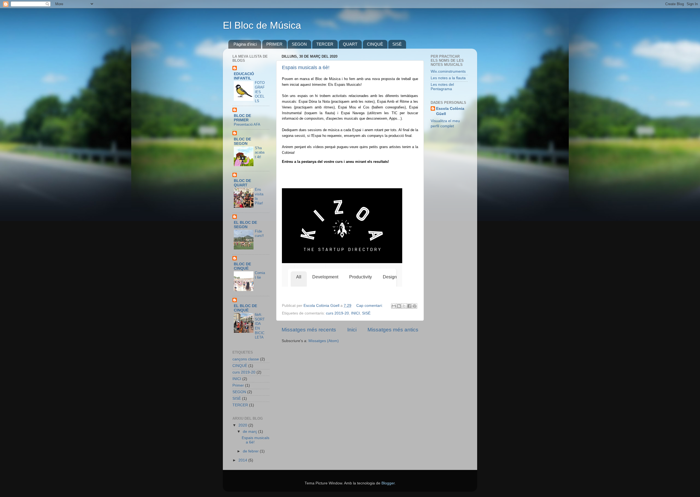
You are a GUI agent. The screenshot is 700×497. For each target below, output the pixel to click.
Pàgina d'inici (245, 44)
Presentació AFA (247, 124)
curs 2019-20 (337, 313)
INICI (355, 313)
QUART (350, 44)
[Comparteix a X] (404, 306)
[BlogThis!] (399, 306)
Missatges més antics (393, 330)
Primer (238, 385)
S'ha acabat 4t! (259, 152)
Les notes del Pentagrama (442, 87)
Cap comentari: (370, 306)
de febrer (251, 451)
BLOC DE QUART (242, 183)
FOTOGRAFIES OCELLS (260, 92)
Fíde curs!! (259, 233)
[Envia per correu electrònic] (393, 306)
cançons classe (245, 359)
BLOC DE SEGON (242, 141)
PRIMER (274, 44)
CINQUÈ (375, 44)
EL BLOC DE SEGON (245, 224)
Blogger (388, 483)
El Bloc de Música (262, 25)
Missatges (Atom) (323, 341)
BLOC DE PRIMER (242, 118)
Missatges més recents (309, 330)
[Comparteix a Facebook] (409, 306)
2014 (243, 460)
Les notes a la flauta (448, 78)
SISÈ (397, 44)
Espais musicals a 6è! (305, 67)
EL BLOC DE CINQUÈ (245, 308)
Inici (352, 330)
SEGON (299, 44)
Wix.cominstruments (448, 71)
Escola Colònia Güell (450, 111)
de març (250, 432)
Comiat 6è (260, 275)
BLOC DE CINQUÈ (242, 266)
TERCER (324, 44)
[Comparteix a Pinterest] (414, 306)
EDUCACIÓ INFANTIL (244, 76)
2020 (243, 425)
